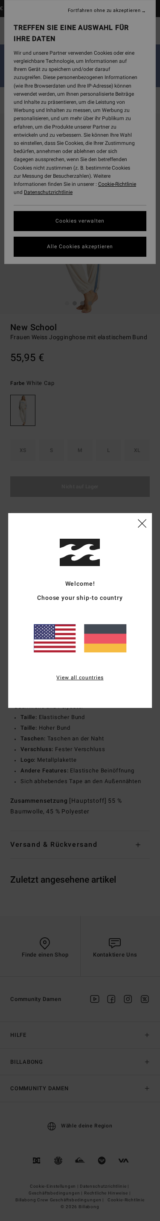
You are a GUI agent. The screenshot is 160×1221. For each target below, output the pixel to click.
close (142, 523)
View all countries (79, 677)
